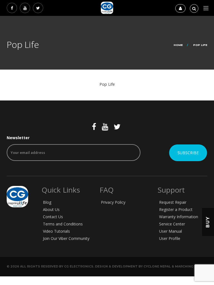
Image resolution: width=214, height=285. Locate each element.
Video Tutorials (56, 231)
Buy (207, 222)
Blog (47, 202)
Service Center (172, 224)
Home (178, 44)
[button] (205, 8)
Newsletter (18, 137)
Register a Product (176, 209)
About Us (51, 209)
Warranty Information (178, 216)
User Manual (170, 231)
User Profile (169, 238)
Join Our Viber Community (66, 238)
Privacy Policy (113, 202)
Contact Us (53, 216)
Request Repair (172, 202)
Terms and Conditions (63, 224)
